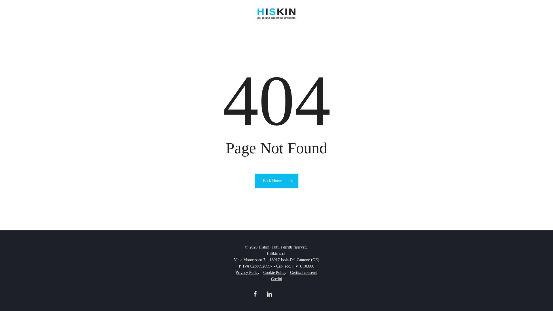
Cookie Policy (274, 272)
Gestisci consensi (303, 272)
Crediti (276, 279)
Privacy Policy (248, 272)
